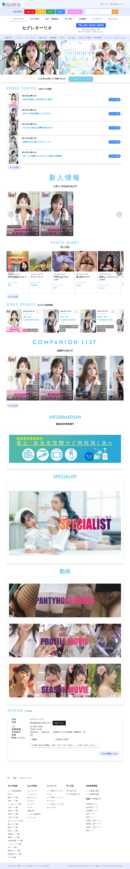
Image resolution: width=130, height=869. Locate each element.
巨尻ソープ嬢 (13, 811)
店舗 (14, 778)
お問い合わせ (12, 866)
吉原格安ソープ (91, 804)
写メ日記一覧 (71, 791)
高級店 (60, 12)
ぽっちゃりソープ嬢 (15, 821)
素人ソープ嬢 (13, 824)
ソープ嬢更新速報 (92, 794)
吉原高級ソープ (91, 811)
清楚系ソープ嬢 (13, 834)
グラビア (30, 801)
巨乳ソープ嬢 (13, 801)
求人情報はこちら (109, 753)
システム (18, 38)
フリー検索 (12, 857)
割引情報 (97, 38)
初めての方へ (104, 4)
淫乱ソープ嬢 (13, 831)
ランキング (97, 19)
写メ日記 (68, 19)
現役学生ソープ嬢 (14, 854)
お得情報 (82, 19)
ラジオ (29, 807)
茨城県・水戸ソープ (93, 824)
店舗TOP (8, 38)
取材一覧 (42, 38)
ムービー (30, 804)
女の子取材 (34, 19)
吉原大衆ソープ (91, 807)
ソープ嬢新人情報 (92, 791)
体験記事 (30, 811)
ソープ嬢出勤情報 (14, 791)
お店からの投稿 (84, 38)
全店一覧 (30, 12)
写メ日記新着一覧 (73, 794)
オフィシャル (120, 38)
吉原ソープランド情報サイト (27, 866)
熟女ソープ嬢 (13, 827)
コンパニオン (30, 38)
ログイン (122, 4)
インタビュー (32, 794)
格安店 (40, 12)
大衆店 (50, 12)
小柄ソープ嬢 (13, 817)
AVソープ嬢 (12, 847)
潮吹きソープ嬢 (13, 837)
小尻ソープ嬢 (13, 807)
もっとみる (14, 167)
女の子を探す (75, 12)
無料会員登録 (114, 4)
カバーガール (32, 791)
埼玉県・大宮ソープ (93, 827)
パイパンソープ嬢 (14, 844)
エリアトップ (18, 19)
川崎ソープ (90, 817)
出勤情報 (52, 38)
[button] (119, 273)
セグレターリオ (25, 778)
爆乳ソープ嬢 (13, 797)
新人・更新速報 (52, 19)
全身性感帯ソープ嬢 (15, 841)
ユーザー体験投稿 (34, 814)
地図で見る (59, 723)
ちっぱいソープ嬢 (14, 804)
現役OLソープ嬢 (14, 851)
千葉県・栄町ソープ (93, 820)
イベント (107, 38)
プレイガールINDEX (43, 866)
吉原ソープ (90, 814)
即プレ (62, 38)
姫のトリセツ (32, 797)
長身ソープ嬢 (13, 814)
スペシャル (112, 19)
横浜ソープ (90, 830)
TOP (8, 778)
